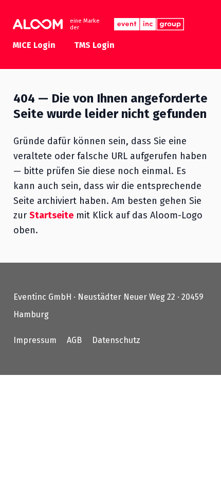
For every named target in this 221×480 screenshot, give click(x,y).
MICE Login (34, 45)
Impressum (35, 340)
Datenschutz (116, 340)
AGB (74, 340)
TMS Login (94, 45)
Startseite (51, 215)
